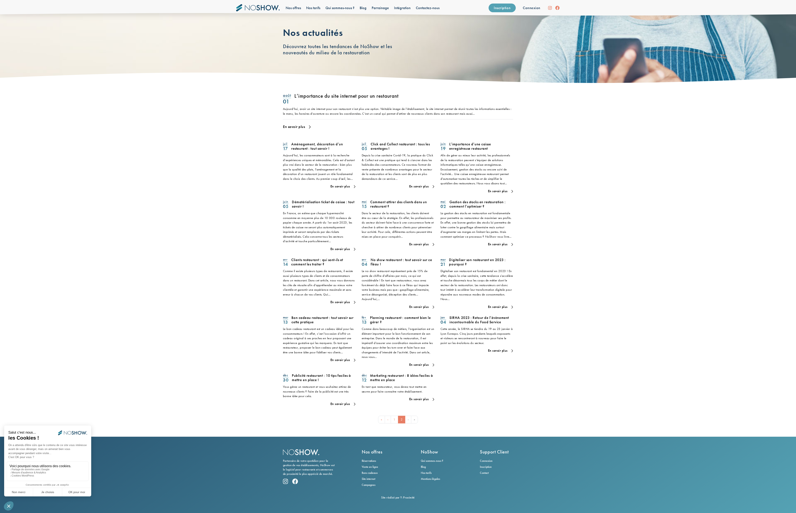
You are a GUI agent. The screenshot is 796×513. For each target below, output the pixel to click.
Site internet (368, 479)
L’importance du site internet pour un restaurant (346, 95)
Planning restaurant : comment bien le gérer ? (400, 320)
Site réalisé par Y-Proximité (398, 497)
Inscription (502, 7)
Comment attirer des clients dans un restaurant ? (398, 204)
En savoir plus (294, 126)
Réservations (369, 461)
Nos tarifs (426, 473)
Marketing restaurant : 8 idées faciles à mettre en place (401, 377)
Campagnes (368, 485)
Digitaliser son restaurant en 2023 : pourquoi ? (477, 262)
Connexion (531, 7)
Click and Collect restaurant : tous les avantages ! (400, 146)
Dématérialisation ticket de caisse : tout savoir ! (323, 204)
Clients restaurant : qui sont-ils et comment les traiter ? (317, 262)
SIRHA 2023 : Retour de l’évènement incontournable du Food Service (479, 320)
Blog (423, 467)
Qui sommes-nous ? (432, 461)
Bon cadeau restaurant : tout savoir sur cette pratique (322, 320)
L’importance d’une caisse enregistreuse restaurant (470, 146)
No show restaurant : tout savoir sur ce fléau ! (401, 262)
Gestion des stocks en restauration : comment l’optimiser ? (477, 204)
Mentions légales (430, 479)
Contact (484, 473)
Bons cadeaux (370, 473)
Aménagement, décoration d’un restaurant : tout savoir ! (317, 146)
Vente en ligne (370, 467)
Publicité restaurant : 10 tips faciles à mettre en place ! (321, 377)
